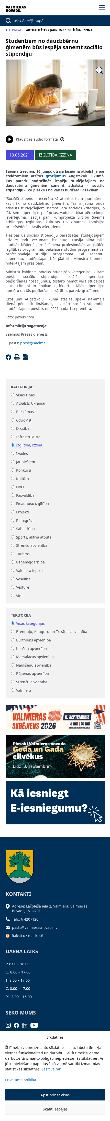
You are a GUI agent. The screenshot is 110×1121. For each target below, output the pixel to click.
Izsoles (22, 453)
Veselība (23, 579)
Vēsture (22, 587)
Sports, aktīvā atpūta (33, 537)
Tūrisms (23, 553)
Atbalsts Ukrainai (30, 403)
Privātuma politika (20, 1079)
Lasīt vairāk (51, 1069)
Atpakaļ (15, 30)
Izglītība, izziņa (29, 445)
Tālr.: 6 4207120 (25, 919)
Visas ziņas (25, 395)
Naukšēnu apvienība (33, 665)
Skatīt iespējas (55, 1109)
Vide (20, 595)
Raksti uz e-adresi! (27, 935)
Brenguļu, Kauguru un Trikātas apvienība (51, 631)
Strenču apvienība (31, 545)
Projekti (22, 512)
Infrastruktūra (28, 436)
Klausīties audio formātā (37, 139)
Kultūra (22, 478)
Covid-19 (23, 420)
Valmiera (23, 690)
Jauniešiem (25, 462)
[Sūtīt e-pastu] (9, 927)
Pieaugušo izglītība (32, 503)
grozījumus (56, 175)
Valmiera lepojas (30, 570)
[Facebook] (9, 358)
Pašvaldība (25, 495)
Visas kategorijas (30, 623)
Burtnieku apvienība (33, 640)
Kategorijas (23, 387)
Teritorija (21, 615)
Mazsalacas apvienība (35, 657)
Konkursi (23, 470)
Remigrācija (26, 520)
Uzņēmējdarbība (30, 562)
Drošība (22, 428)
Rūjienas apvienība (32, 673)
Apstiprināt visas (55, 1094)
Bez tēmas (25, 411)
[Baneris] (55, 717)
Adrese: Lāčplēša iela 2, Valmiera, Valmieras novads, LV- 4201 (49, 908)
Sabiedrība (25, 529)
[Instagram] (10, 1024)
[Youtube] (35, 1024)
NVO (20, 487)
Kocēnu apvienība (31, 648)
